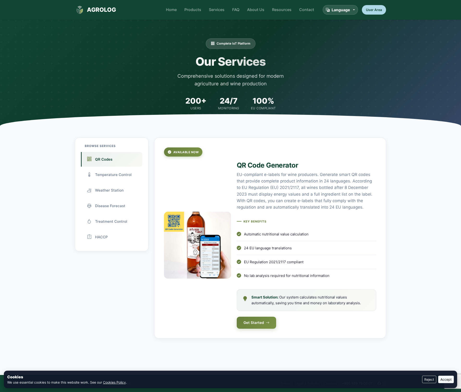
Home (171, 9)
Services (216, 9)
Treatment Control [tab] (111, 221)
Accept (446, 379)
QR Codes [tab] (103, 159)
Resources (281, 9)
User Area (374, 10)
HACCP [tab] (101, 237)
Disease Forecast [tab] (110, 206)
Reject (429, 379)
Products (192, 9)
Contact (306, 9)
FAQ (235, 9)
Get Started (253, 322)
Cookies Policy (114, 382)
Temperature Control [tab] (113, 174)
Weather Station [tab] (109, 190)
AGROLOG (101, 9)
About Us (255, 9)
